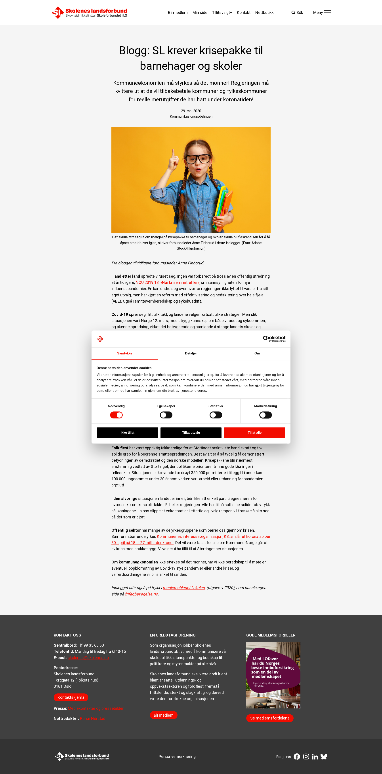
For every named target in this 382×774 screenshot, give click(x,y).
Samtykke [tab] (124, 353)
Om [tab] (257, 353)
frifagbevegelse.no (141, 594)
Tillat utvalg (191, 433)
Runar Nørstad (92, 718)
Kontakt (243, 12)
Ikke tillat (127, 433)
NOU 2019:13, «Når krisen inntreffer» (167, 282)
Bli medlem (178, 12)
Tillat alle (255, 433)
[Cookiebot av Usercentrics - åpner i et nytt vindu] (266, 338)
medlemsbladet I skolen (184, 587)
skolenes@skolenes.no (88, 657)
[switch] (166, 414)
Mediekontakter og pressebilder (96, 708)
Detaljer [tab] (191, 353)
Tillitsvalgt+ (222, 12)
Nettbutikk (264, 12)
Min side (200, 12)
